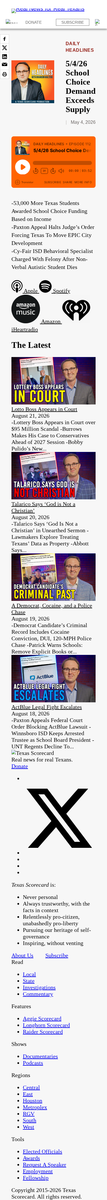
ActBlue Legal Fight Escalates (46, 707)
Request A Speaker (44, 1164)
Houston (32, 1100)
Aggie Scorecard (42, 1018)
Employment (38, 1171)
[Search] (98, 22)
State (29, 981)
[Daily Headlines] (32, 101)
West (28, 1127)
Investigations (39, 987)
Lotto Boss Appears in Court (44, 409)
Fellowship (36, 1178)
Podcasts (33, 1063)
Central (31, 1087)
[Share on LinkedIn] (4, 56)
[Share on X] (4, 47)
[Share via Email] (4, 65)
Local (29, 974)
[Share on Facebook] (4, 39)
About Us (22, 955)
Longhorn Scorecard (46, 1025)
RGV (29, 1114)
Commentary (38, 994)
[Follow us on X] (59, 853)
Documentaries (40, 1056)
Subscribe (72, 22)
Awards (31, 1158)
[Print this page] (4, 74)
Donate (33, 22)
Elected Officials (42, 1151)
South (29, 1120)
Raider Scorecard (43, 1031)
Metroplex (35, 1107)
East (28, 1094)
